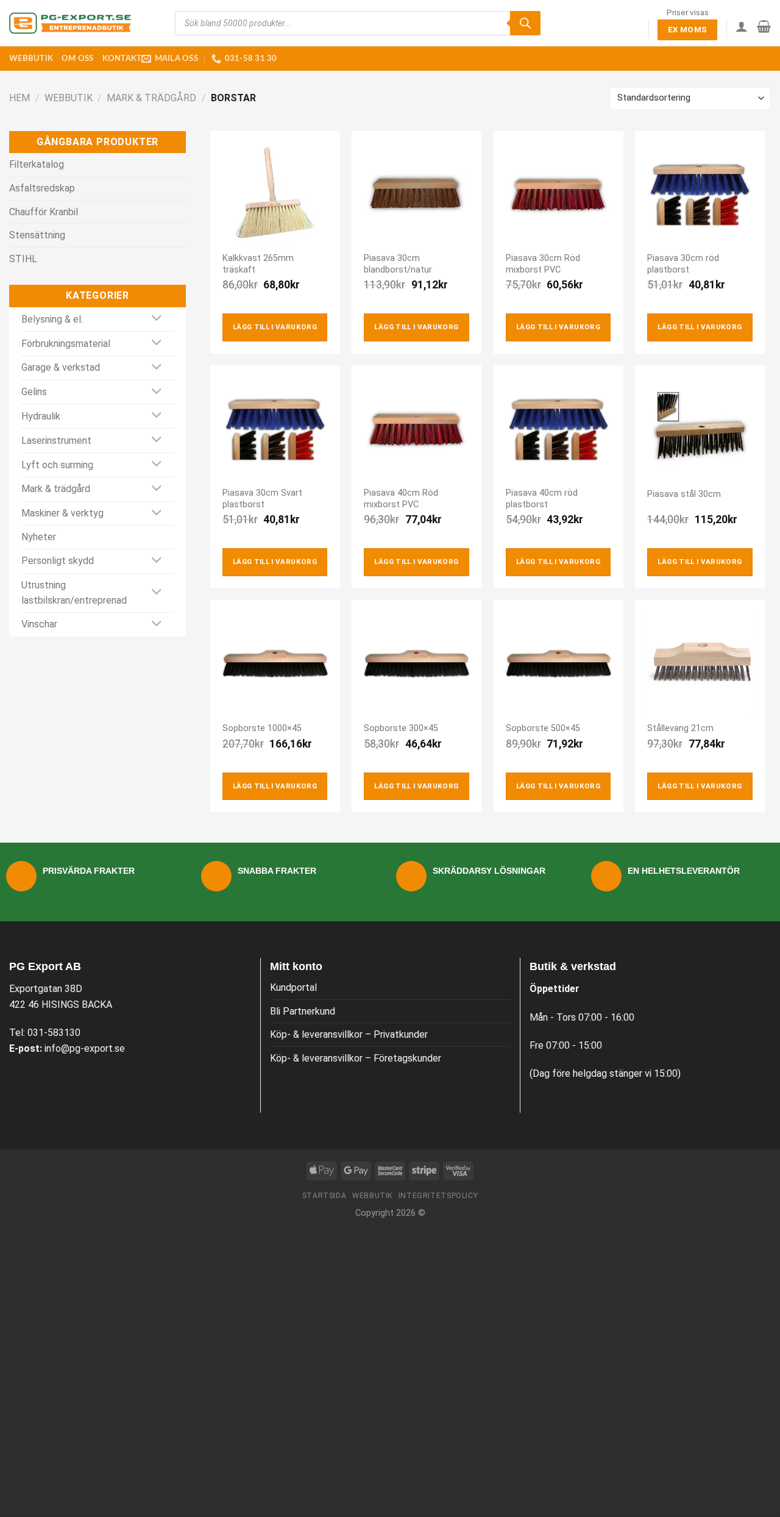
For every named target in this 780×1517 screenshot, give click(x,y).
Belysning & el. (52, 319)
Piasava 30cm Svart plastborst (262, 499)
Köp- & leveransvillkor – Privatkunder (349, 1034)
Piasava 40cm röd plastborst (542, 499)
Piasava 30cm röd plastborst (683, 264)
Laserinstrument (56, 440)
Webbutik (31, 58)
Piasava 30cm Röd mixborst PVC (543, 264)
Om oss (78, 58)
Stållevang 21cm (680, 728)
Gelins (34, 392)
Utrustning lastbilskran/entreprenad (74, 593)
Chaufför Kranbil (43, 212)
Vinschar (39, 624)
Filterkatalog (36, 164)
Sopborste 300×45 (401, 728)
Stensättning (37, 235)
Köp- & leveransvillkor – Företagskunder (355, 1058)
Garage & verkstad (60, 367)
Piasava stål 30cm (684, 494)
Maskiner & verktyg (62, 513)
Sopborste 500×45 (543, 728)
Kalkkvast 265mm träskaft (258, 264)
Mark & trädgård (151, 98)
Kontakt (122, 58)
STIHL (23, 259)
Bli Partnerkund (302, 1011)
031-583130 (53, 1032)
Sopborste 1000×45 (262, 728)
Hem (19, 98)
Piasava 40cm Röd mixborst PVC (401, 499)
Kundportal (293, 987)
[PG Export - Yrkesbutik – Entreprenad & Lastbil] (70, 23)
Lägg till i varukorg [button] (275, 327)
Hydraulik (40, 416)
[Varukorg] (764, 26)
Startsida (324, 1195)
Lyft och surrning (57, 465)
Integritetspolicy (438, 1195)
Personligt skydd (57, 560)
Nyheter (38, 537)
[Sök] (525, 23)
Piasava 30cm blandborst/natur (398, 264)
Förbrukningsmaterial (65, 343)
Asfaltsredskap (42, 188)
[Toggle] (157, 319)
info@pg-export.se (84, 1048)
